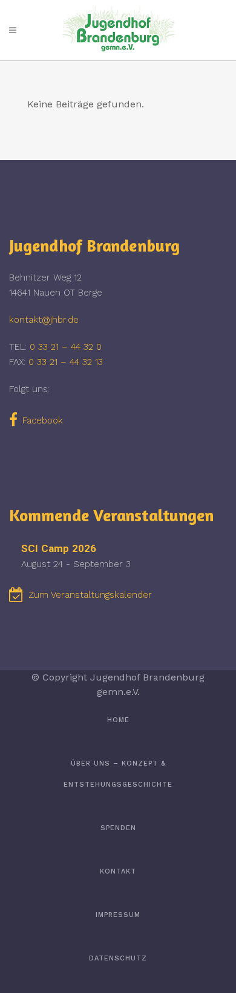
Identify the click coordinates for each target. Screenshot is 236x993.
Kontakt (118, 871)
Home (118, 720)
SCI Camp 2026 (59, 548)
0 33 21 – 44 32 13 (65, 362)
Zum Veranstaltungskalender (90, 594)
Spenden (118, 828)
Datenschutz (118, 958)
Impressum (118, 915)
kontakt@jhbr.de (44, 319)
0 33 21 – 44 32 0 (66, 346)
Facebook (42, 420)
